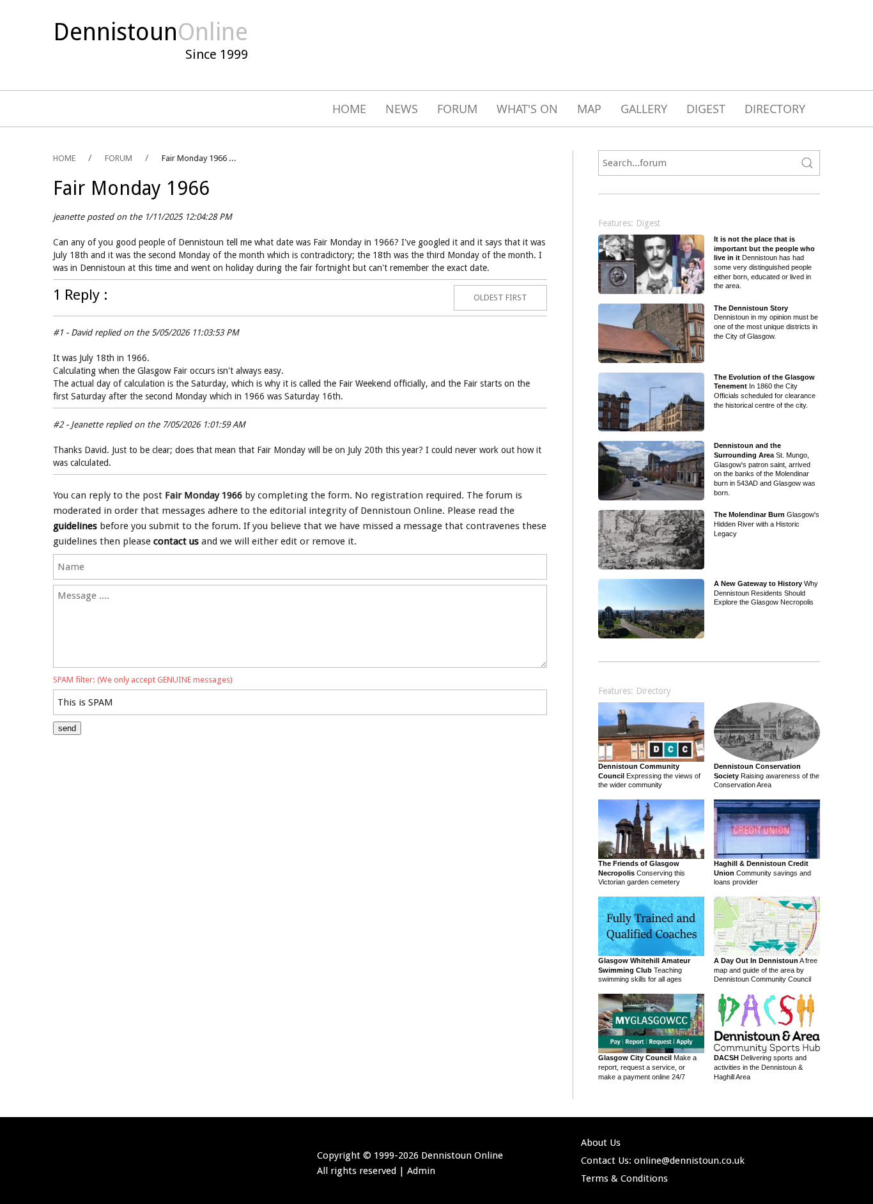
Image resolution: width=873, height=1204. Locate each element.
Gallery (644, 108)
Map (589, 108)
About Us (601, 1142)
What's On (527, 108)
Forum (457, 108)
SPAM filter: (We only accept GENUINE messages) (143, 679)
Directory (775, 108)
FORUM (118, 158)
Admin (421, 1171)
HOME (64, 158)
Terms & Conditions (624, 1178)
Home (349, 108)
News (401, 108)
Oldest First (500, 297)
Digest (705, 108)
